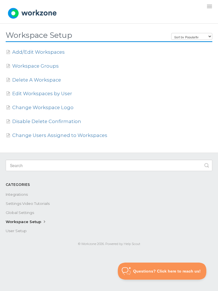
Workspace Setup (24, 221)
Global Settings (20, 212)
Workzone (88, 244)
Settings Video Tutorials (28, 203)
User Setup (16, 230)
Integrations (17, 194)
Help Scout (132, 244)
